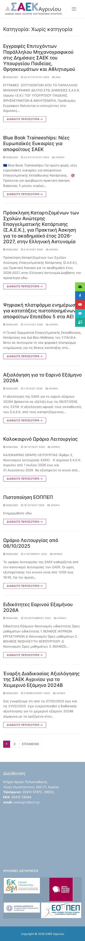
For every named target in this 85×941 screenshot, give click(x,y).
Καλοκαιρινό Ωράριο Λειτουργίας (40, 439)
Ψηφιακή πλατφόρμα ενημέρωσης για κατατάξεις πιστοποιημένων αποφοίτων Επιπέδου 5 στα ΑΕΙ (42, 310)
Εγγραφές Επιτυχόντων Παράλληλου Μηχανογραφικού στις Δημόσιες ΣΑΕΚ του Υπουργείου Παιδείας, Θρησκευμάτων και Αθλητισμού (39, 57)
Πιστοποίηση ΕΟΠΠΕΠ (28, 497)
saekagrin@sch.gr (26, 802)
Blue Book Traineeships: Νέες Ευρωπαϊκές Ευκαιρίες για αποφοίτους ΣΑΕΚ (36, 143)
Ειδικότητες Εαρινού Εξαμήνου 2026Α (38, 607)
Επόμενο (30, 744)
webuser (12, 77)
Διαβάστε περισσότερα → (24, 119)
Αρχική (59, 157)
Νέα (58, 77)
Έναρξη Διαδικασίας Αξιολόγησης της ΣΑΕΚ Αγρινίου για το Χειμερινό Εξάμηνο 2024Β (41, 679)
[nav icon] (74, 9)
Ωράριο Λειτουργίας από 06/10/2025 (30, 543)
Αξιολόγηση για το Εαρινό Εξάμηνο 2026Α (42, 377)
